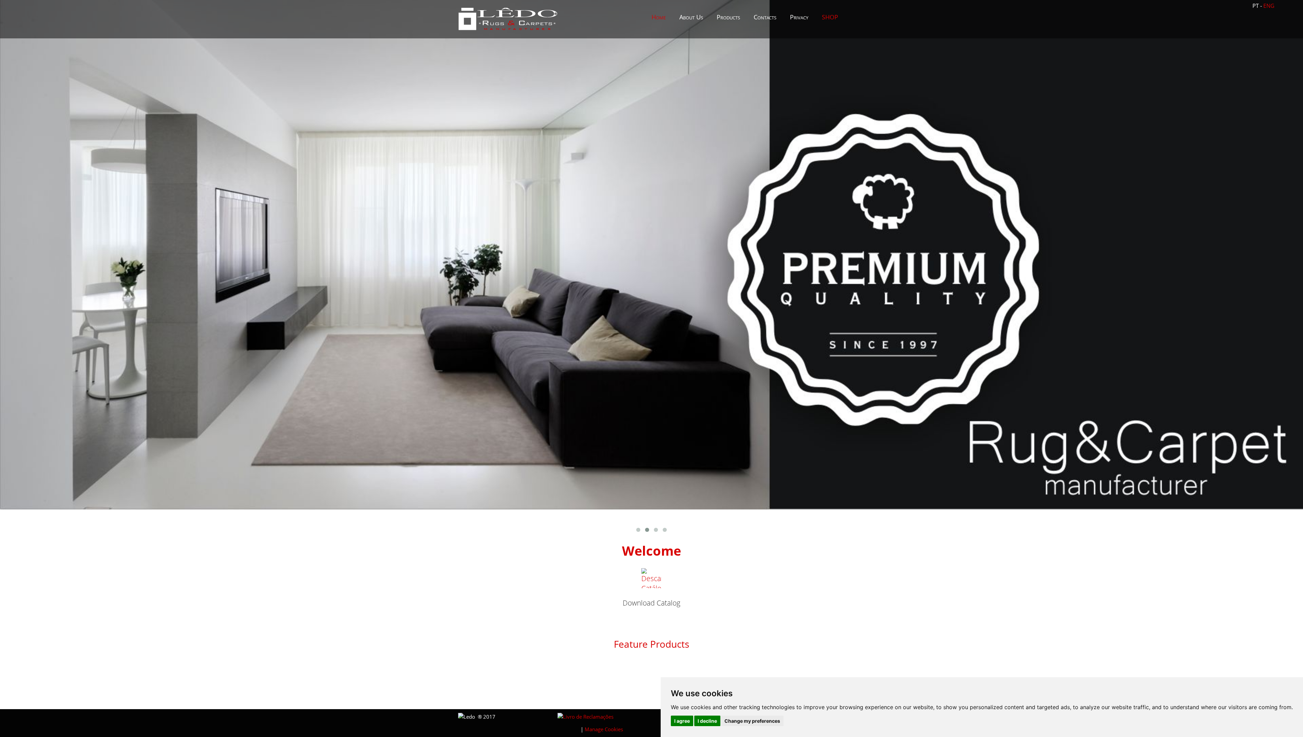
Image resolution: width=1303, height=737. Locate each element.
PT (1256, 6)
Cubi (800, 668)
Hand (602, 696)
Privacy (799, 17)
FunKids (602, 668)
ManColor (502, 668)
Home (659, 17)
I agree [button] (682, 721)
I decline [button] (707, 721)
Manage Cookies (604, 729)
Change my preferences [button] (752, 721)
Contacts (765, 17)
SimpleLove (502, 696)
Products (728, 17)
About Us (691, 17)
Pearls (701, 668)
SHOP (830, 17)
